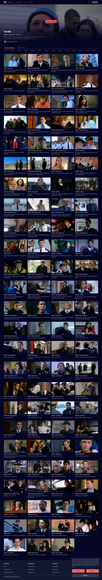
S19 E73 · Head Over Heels (9, 434)
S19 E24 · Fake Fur (79, 171)
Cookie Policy (31, 569)
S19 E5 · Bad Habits (8, 88)
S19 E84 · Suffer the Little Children (82, 474)
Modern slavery (55, 572)
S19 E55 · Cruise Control (56, 336)
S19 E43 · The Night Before (57, 274)
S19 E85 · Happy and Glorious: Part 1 (11, 493)
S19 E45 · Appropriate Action (10, 294)
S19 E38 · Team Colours (33, 253)
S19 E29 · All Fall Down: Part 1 (10, 212)
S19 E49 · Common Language (10, 315)
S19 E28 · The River (79, 191)
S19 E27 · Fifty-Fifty (55, 191)
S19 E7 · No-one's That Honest (57, 88)
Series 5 (33, 50)
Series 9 (60, 50)
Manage (85, 575)
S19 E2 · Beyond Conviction (33, 68)
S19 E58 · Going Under (32, 355)
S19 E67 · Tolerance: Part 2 (57, 396)
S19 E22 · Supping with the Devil (34, 171)
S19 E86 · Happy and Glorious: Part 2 (35, 493)
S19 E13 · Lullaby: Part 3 (9, 130)
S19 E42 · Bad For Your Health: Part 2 (36, 274)
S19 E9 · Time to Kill (8, 109)
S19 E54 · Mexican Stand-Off (34, 336)
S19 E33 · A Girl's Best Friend (10, 233)
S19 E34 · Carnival (31, 233)
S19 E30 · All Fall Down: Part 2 (34, 212)
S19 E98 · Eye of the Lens (33, 552)
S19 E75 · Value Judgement (57, 434)
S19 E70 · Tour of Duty (32, 415)
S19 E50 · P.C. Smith (32, 315)
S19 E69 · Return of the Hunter (10, 415)
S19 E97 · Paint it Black (9, 552)
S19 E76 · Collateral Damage (81, 434)
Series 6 (39, 50)
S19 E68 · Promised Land (80, 396)
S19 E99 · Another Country (57, 552)
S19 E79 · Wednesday (56, 454)
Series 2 (12, 50)
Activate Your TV (7, 569)
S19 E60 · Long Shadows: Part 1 (82, 355)
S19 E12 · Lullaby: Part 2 (80, 109)
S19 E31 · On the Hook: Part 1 (57, 212)
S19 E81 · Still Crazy (8, 474)
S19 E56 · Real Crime (79, 336)
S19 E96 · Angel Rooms (80, 533)
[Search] (89, 2)
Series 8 (53, 50)
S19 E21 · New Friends (8, 171)
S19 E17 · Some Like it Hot (9, 150)
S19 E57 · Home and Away (9, 355)
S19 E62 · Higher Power (33, 375)
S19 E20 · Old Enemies (80, 150)
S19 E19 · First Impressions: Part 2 (58, 150)
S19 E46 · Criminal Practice (33, 294)
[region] (85, 568)
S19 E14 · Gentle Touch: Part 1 (34, 130)
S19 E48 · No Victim (79, 294)
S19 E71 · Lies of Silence (56, 415)
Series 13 (87, 50)
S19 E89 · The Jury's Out (9, 514)
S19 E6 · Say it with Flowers (33, 88)
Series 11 (74, 50)
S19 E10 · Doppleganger (33, 109)
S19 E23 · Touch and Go (56, 171)
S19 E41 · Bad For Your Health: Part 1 (11, 274)
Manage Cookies (31, 572)
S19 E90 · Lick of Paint (32, 514)
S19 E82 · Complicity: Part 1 (33, 474)
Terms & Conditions (8, 572)
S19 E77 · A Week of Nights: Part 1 (11, 454)
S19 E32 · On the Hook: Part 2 (81, 212)
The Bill (7, 31)
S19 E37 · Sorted (7, 253)
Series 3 (19, 50)
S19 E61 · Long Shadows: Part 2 (10, 375)
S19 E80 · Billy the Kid (80, 454)
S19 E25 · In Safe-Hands (9, 191)
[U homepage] (5, 2)
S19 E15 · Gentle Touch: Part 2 (57, 130)
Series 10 (67, 50)
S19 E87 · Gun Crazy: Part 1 (57, 493)
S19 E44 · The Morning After (81, 274)
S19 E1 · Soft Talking (8, 68)
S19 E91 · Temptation (55, 514)
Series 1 (5, 50)
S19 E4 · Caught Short (80, 68)
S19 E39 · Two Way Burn (56, 253)
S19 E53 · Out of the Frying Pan (10, 336)
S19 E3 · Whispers (55, 68)
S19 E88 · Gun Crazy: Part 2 (81, 493)
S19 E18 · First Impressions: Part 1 (35, 150)
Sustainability (55, 566)
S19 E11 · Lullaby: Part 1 (56, 109)
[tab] (21, 48)
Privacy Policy (31, 566)
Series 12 (81, 50)
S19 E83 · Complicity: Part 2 (57, 474)
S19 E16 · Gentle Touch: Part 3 (81, 130)
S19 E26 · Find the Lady (33, 191)
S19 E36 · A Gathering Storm (81, 233)
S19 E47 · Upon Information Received (59, 294)
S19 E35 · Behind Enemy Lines (57, 233)
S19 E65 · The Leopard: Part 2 (10, 396)
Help (5, 566)
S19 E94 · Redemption (32, 533)
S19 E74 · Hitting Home (33, 434)
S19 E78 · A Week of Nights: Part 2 (35, 454)
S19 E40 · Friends (79, 253)
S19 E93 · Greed (7, 533)
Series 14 (94, 50)
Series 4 (26, 50)
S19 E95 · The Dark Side (56, 533)
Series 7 (46, 50)
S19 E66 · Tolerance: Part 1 (33, 396)
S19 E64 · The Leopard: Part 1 (81, 375)
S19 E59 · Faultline (55, 355)
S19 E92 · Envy (78, 514)
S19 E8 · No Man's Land (80, 88)
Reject (78, 571)
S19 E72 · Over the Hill (80, 415)
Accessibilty (54, 569)
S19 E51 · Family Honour (56, 315)
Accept (92, 571)
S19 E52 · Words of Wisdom (81, 315)
